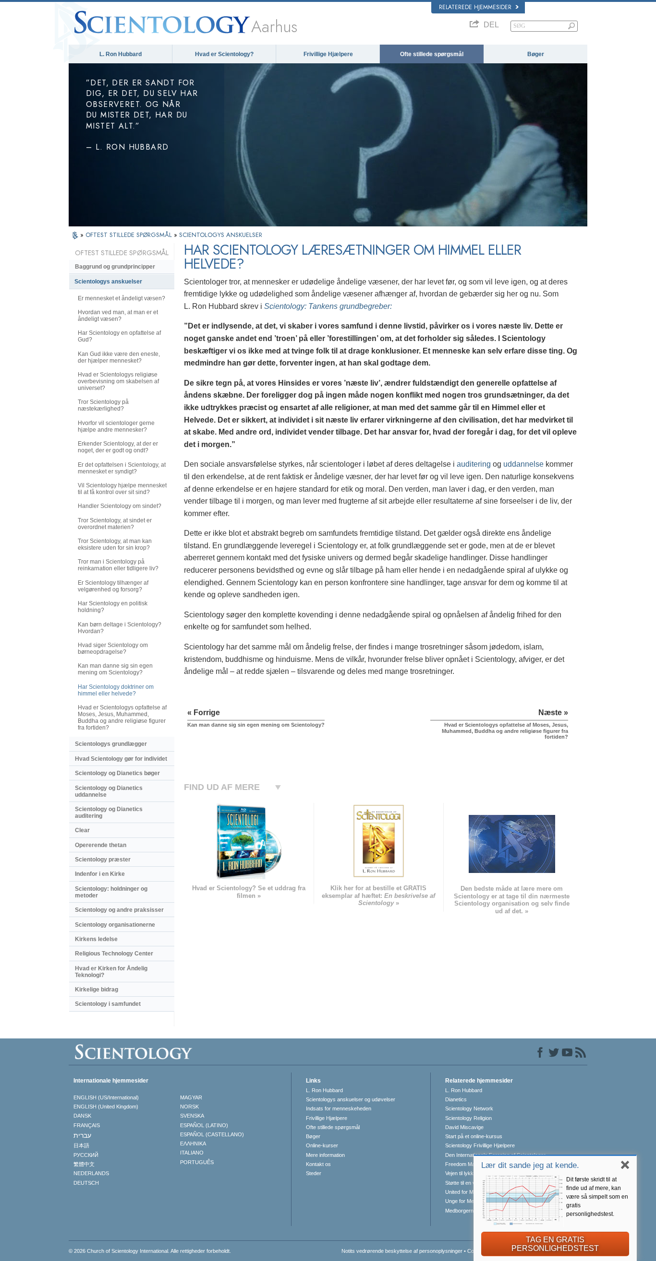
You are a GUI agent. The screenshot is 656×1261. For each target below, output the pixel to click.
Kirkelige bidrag (96, 989)
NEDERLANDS (91, 1173)
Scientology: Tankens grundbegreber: (328, 306)
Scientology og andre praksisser (119, 910)
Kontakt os (318, 1164)
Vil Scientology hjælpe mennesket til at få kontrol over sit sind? (122, 488)
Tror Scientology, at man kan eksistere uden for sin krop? (115, 544)
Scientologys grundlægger (111, 744)
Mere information (325, 1155)
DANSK (82, 1116)
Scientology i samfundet (108, 1004)
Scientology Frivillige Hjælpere (480, 1145)
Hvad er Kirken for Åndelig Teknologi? (111, 971)
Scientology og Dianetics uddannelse (109, 791)
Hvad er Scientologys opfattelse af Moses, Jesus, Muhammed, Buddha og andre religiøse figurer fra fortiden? (122, 717)
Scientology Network (469, 1108)
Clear (82, 830)
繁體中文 (84, 1164)
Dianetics (456, 1099)
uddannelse (523, 464)
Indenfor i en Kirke (100, 874)
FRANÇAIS (86, 1125)
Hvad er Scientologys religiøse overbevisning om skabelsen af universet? (118, 381)
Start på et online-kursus (473, 1136)
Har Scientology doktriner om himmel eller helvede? (116, 690)
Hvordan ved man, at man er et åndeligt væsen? (118, 315)
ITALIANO (192, 1152)
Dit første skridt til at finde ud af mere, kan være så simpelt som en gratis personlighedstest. (597, 1196)
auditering (474, 464)
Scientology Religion (468, 1118)
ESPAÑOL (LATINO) (204, 1125)
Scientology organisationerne (115, 924)
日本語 (81, 1145)
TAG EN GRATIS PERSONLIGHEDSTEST (555, 1244)
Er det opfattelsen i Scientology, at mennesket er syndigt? (122, 468)
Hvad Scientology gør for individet (121, 758)
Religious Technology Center (114, 953)
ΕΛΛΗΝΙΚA (193, 1143)
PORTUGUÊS (197, 1162)
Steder (313, 1173)
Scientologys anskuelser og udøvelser (350, 1099)
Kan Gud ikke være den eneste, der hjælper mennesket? (119, 357)
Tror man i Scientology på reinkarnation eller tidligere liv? (118, 565)
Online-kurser (322, 1145)
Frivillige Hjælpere (328, 54)
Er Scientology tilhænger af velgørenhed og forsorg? (113, 586)
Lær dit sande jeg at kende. (530, 1165)
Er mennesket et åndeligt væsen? (121, 298)
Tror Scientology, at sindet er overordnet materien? (115, 523)
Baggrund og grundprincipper (115, 266)
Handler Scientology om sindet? (119, 506)
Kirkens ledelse (96, 939)
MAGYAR (191, 1097)
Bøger (535, 54)
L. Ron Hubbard (120, 54)
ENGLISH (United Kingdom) (105, 1106)
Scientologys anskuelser (108, 281)
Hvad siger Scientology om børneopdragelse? (113, 648)
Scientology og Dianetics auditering (109, 812)
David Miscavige (464, 1127)
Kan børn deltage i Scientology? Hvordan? (119, 628)
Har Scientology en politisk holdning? (112, 606)
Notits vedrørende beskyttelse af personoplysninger (401, 1251)
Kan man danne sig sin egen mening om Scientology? (115, 669)
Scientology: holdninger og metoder (111, 892)
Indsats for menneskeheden (338, 1108)
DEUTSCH (86, 1183)
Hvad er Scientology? (224, 54)
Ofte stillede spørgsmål (431, 54)
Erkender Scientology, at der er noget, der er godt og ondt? (118, 447)
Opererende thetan (100, 845)
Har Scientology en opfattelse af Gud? (119, 336)
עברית (82, 1135)
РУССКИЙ (85, 1155)
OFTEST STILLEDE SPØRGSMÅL (129, 234)
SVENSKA (192, 1116)
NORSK (189, 1106)
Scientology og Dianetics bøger (117, 773)
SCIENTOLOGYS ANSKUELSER (220, 234)
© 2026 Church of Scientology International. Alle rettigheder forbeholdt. (150, 1251)
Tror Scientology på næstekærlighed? (103, 405)
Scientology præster (103, 859)
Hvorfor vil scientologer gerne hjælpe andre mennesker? (116, 426)
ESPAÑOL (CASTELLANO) (212, 1134)
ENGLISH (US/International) (106, 1097)
